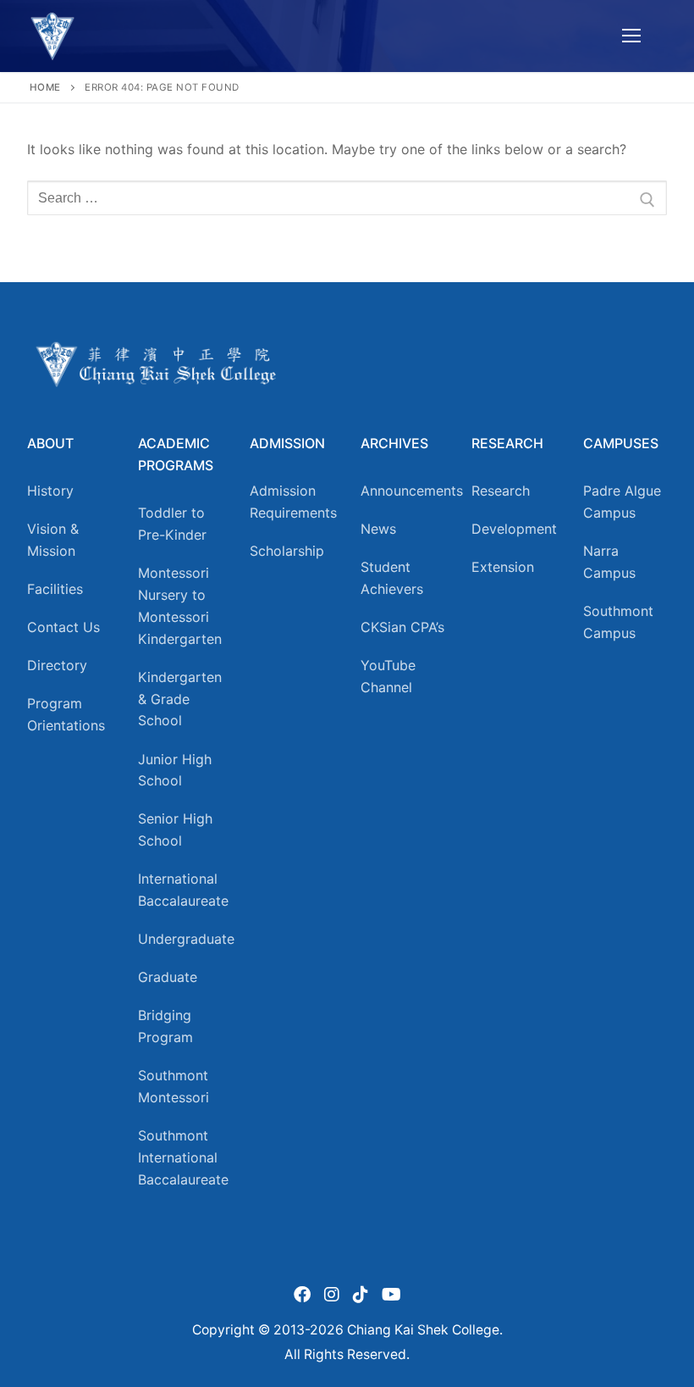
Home (45, 87)
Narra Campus (609, 561)
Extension (502, 566)
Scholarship (287, 550)
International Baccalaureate (180, 889)
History (50, 490)
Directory (57, 665)
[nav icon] (631, 36)
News (378, 528)
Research (500, 490)
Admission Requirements (291, 501)
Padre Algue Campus (622, 501)
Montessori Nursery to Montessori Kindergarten (180, 605)
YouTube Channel (388, 676)
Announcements (402, 490)
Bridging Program (165, 1026)
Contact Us (63, 627)
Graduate (167, 976)
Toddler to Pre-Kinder (172, 523)
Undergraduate (180, 938)
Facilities (55, 588)
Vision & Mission (53, 539)
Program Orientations (66, 714)
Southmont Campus (618, 621)
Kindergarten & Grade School (180, 699)
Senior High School (175, 829)
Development (513, 528)
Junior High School (175, 770)
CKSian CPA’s (402, 627)
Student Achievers (392, 577)
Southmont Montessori (173, 1086)
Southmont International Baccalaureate (180, 1157)
